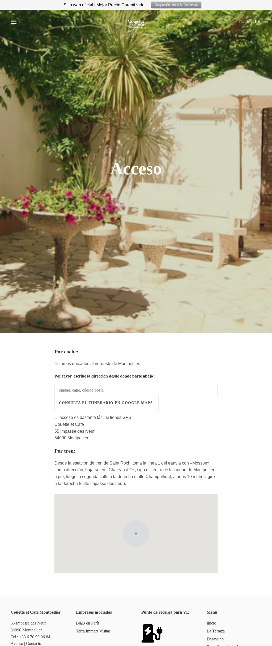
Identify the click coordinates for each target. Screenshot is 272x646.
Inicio (211, 623)
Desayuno (215, 639)
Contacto (33, 643)
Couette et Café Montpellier (136, 22)
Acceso (17, 643)
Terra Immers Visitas (93, 631)
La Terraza (216, 631)
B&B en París (87, 623)
